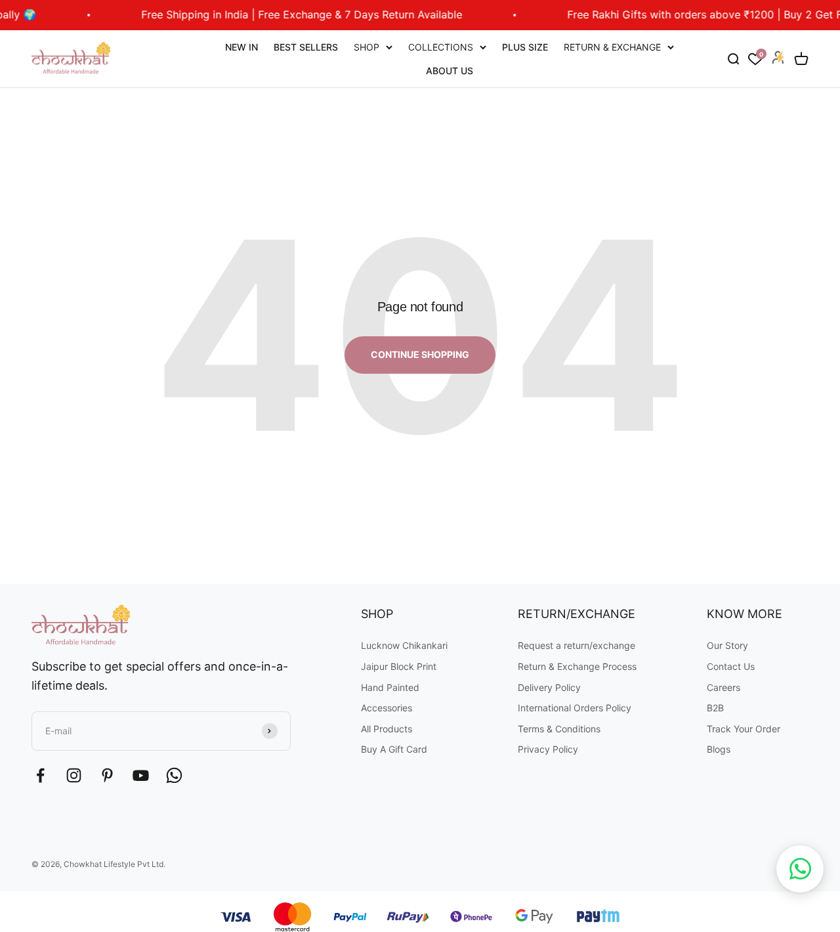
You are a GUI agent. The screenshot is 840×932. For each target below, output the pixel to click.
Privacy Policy (548, 749)
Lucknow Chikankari (404, 645)
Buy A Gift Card (394, 749)
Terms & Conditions (559, 728)
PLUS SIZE (525, 47)
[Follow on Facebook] (40, 775)
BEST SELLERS (306, 47)
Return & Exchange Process (577, 666)
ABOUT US (449, 70)
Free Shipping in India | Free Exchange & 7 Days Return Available (288, 14)
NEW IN (241, 47)
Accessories (386, 707)
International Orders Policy (574, 707)
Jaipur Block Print (398, 666)
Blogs (718, 749)
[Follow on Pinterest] (107, 775)
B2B (715, 707)
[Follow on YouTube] (141, 775)
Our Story (727, 645)
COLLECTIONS (440, 47)
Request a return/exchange (576, 645)
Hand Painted (390, 687)
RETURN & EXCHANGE (612, 47)
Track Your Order (743, 728)
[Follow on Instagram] (74, 775)
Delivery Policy (549, 687)
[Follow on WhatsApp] (174, 775)
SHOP (366, 47)
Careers (723, 687)
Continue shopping (420, 354)
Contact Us (731, 666)
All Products (386, 728)
